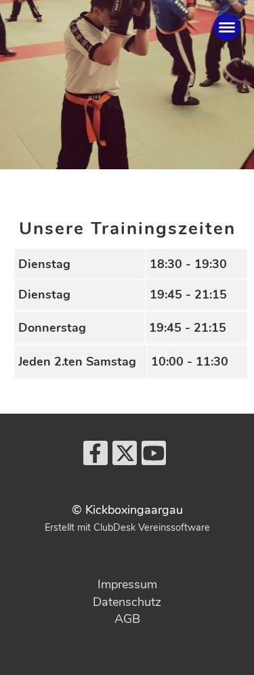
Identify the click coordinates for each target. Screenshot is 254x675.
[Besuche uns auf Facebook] (95, 457)
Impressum (127, 584)
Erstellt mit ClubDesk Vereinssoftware (127, 527)
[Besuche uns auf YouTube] (154, 457)
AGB (127, 619)
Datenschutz (127, 602)
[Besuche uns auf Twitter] (124, 457)
